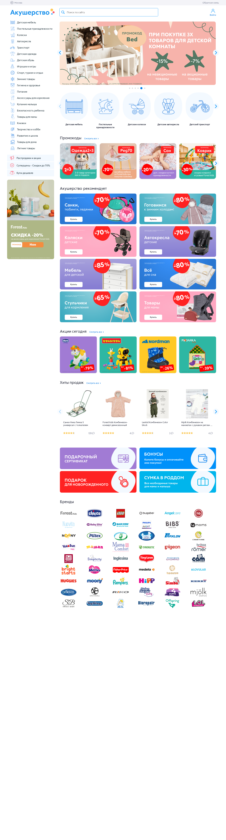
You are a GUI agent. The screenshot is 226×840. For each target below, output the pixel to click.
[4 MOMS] (198, 528)
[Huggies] (68, 585)
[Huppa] (172, 596)
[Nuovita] (68, 528)
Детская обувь (25, 60)
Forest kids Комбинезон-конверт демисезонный (115, 423)
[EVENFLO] (120, 562)
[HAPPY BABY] (198, 517)
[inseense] (172, 573)
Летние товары (26, 148)
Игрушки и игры (26, 66)
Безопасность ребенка (30, 110)
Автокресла (24, 41)
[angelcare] (172, 517)
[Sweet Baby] (68, 607)
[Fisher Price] (120, 573)
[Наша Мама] (146, 539)
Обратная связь (211, 2)
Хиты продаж (72, 382)
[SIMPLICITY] (94, 562)
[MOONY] (94, 585)
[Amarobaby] (94, 596)
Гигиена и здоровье (28, 85)
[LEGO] (120, 517)
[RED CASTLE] (68, 562)
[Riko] (120, 596)
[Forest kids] (68, 517)
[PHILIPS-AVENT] (146, 528)
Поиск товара (63, 12)
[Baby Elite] (94, 528)
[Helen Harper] (146, 596)
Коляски (22, 34)
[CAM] (198, 562)
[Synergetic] (146, 551)
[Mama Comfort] (120, 551)
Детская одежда (26, 53)
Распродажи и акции (29, 157)
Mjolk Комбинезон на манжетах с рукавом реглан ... (196, 423)
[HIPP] (146, 585)
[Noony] (68, 539)
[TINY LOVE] (146, 562)
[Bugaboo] (146, 517)
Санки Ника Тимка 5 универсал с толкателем (75, 423)
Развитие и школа (27, 135)
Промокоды (70, 137)
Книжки (21, 123)
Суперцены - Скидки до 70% (33, 165)
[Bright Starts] (68, 573)
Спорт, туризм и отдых (30, 72)
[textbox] (108, 12)
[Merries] (94, 573)
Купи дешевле (25, 172)
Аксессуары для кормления (33, 97)
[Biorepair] (146, 607)
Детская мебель (26, 22)
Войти (213, 15)
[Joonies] (172, 562)
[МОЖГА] (120, 539)
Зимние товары (26, 78)
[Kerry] (198, 585)
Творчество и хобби (28, 129)
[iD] (198, 596)
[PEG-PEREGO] (94, 607)
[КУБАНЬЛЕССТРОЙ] (120, 607)
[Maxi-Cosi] (120, 528)
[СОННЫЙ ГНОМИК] (198, 539)
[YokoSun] (68, 551)
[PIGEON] (172, 551)
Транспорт (23, 47)
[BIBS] (172, 528)
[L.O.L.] (198, 607)
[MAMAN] (94, 551)
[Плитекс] (94, 539)
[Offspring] (172, 607)
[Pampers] (120, 585)
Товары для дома (27, 141)
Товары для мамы (27, 116)
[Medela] (146, 573)
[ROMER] (198, 551)
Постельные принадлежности (34, 28)
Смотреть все (90, 138)
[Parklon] (172, 539)
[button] (216, 53)
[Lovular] (198, 573)
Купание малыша (27, 104)
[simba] (172, 585)
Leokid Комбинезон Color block (155, 423)
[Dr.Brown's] (68, 596)
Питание (22, 91)
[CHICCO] (94, 517)
